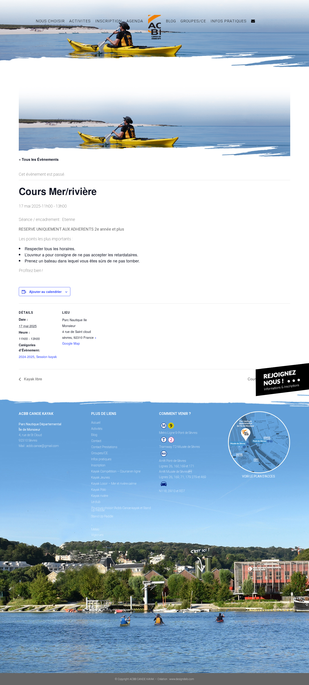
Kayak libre (32, 378)
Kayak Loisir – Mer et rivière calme (113, 483)
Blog (94, 435)
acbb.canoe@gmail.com (42, 446)
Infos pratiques (101, 459)
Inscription (98, 465)
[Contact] (253, 21)
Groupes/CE (99, 453)
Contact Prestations (104, 447)
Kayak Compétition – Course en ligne (115, 471)
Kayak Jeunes (100, 477)
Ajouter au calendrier (45, 291)
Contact (96, 441)
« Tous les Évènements (39, 159)
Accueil (95, 422)
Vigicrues (97, 535)
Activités (96, 429)
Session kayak (46, 356)
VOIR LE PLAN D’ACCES (258, 476)
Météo (95, 529)
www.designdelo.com (181, 679)
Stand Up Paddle (102, 516)
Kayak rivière (99, 496)
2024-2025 (26, 356)
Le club (95, 502)
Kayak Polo (98, 490)
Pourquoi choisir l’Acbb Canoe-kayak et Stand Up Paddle (121, 509)
